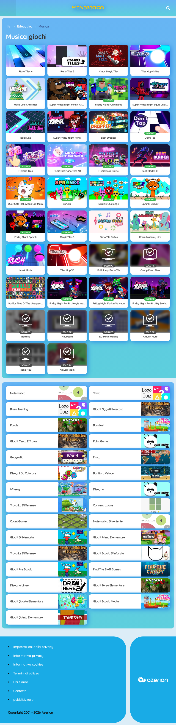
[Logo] (88, 8)
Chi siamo (20, 682)
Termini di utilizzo (26, 673)
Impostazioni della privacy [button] (33, 647)
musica (43, 26)
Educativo (24, 26)
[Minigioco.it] (8, 26)
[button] (168, 8)
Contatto (19, 691)
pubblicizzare (23, 700)
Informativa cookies (28, 664)
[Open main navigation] (8, 8)
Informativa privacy (28, 656)
